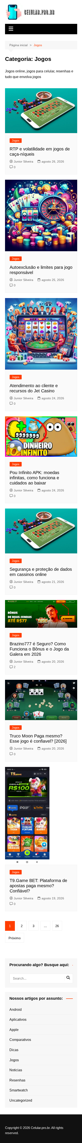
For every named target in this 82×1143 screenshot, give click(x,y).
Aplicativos (17, 1019)
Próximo (15, 938)
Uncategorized (20, 1100)
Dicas (13, 1050)
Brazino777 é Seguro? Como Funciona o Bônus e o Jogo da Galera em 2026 (39, 649)
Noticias (15, 1070)
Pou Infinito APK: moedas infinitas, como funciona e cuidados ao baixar (34, 477)
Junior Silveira (23, 161)
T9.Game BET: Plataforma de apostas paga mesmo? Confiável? (38, 885)
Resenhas (17, 1080)
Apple (14, 1030)
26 (57, 926)
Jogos (15, 140)
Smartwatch (18, 1090)
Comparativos (20, 1040)
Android (15, 1009)
